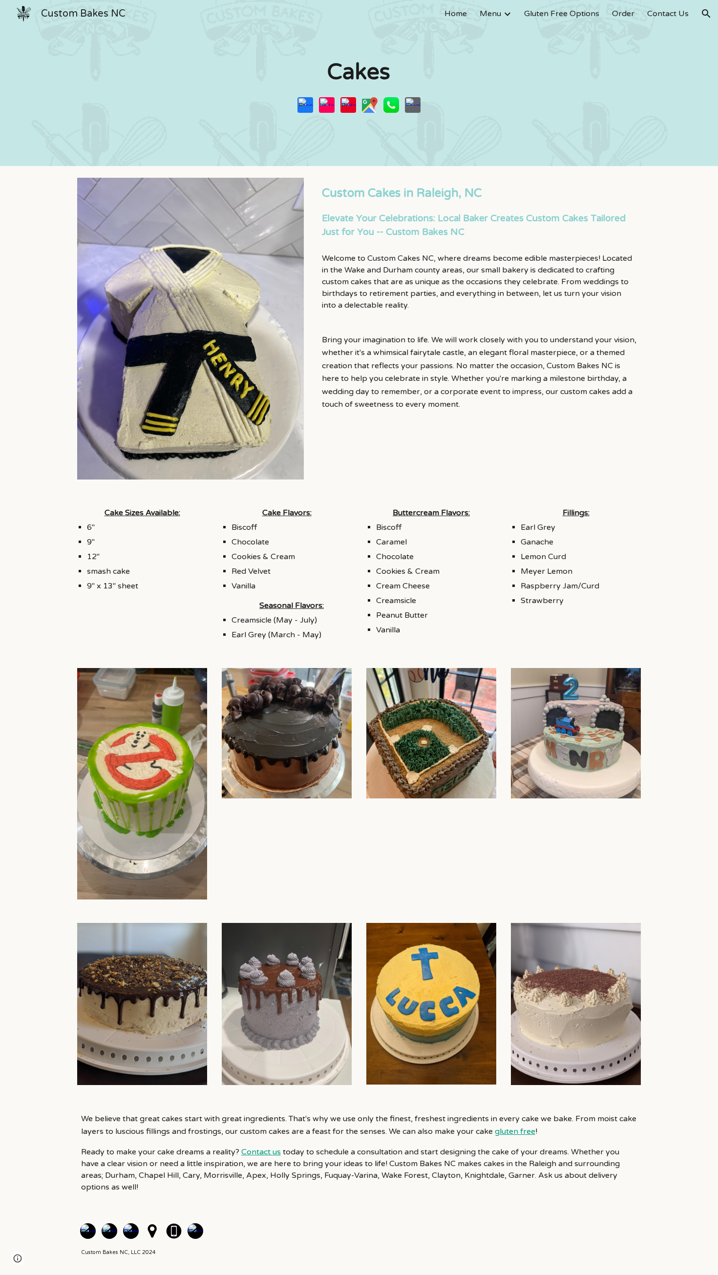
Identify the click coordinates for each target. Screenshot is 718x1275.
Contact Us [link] (668, 14)
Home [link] (455, 14)
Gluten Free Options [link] (561, 14)
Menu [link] (490, 14)
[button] (706, 13)
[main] (359, 72)
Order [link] (623, 14)
